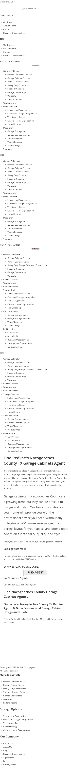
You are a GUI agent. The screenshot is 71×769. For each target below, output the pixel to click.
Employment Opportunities (19, 343)
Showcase (8, 149)
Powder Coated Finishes (18, 81)
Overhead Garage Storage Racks (22, 113)
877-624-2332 (19, 662)
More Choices (9, 106)
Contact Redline (14, 346)
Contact (6, 29)
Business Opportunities (14, 33)
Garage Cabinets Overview (19, 74)
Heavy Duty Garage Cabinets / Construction (27, 265)
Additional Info (10, 311)
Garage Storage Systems (18, 134)
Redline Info (8, 329)
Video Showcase (14, 142)
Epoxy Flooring (14, 124)
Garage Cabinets (11, 71)
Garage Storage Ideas (17, 131)
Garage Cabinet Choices (18, 78)
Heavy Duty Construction (18, 85)
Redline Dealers (14, 99)
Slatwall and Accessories (18, 110)
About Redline (9, 25)
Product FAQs (13, 145)
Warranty (11, 95)
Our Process (9, 22)
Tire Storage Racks (16, 117)
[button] (35, 39)
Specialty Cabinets (15, 88)
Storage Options (10, 290)
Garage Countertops (16, 92)
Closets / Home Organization (20, 120)
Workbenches (9, 103)
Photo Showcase (14, 138)
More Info (7, 127)
